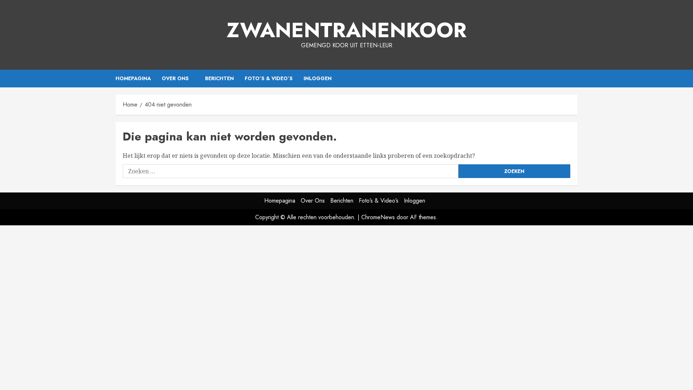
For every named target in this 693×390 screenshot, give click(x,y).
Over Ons (175, 78)
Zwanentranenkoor (347, 30)
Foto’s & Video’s (269, 78)
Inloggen (318, 78)
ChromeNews (378, 217)
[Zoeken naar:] (290, 171)
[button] (573, 79)
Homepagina (133, 78)
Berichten (219, 78)
